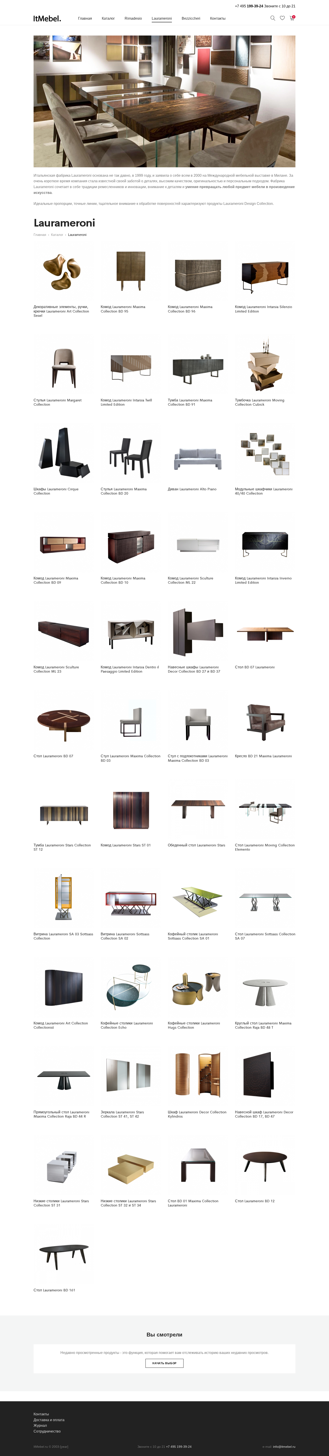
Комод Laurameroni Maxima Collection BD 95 (123, 308)
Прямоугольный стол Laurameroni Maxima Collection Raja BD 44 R (61, 1114)
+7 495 (249, 6)
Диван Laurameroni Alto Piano (192, 489)
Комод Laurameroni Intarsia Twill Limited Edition (126, 402)
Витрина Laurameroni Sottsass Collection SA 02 (125, 936)
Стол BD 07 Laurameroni (255, 667)
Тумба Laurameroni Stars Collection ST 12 (62, 847)
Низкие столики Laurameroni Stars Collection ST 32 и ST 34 (128, 1203)
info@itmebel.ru (284, 1446)
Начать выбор (164, 1363)
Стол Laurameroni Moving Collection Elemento (265, 847)
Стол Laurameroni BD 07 (53, 756)
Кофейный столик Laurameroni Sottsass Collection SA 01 (193, 936)
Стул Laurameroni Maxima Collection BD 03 (130, 758)
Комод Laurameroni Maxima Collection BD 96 (190, 308)
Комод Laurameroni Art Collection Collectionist (61, 1025)
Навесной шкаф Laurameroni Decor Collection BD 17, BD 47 (264, 1114)
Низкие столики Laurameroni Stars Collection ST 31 (61, 1203)
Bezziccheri (191, 18)
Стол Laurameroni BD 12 (255, 1201)
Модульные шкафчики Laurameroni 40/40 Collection (264, 491)
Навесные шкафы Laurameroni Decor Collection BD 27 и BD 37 (194, 669)
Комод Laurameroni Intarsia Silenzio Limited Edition (263, 308)
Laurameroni (162, 18)
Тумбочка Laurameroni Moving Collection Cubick (259, 402)
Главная (85, 18)
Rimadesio (133, 18)
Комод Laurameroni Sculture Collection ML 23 (56, 669)
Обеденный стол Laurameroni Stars (196, 845)
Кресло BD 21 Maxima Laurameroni (263, 756)
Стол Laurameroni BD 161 (54, 1290)
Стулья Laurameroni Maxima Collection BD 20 (124, 491)
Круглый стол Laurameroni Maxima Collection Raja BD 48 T (263, 1025)
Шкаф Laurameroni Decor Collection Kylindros (197, 1114)
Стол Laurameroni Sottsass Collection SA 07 (265, 936)
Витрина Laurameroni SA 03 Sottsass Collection (63, 936)
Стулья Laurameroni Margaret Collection (57, 402)
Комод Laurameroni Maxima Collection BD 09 (56, 580)
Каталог (108, 18)
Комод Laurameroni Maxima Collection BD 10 (123, 580)
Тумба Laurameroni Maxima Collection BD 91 (190, 402)
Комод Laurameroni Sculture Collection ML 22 (190, 580)
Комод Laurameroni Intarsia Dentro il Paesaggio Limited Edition (130, 669)
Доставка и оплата (49, 1420)
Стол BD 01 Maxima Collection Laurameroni (193, 1203)
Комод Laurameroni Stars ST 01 (126, 845)
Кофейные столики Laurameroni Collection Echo (127, 1025)
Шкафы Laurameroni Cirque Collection (56, 491)
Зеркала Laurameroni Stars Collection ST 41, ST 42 (122, 1114)
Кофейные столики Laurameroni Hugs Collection (194, 1025)
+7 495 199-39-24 (179, 1446)
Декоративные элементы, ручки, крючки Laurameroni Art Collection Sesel (61, 310)
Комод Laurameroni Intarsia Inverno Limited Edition (263, 580)
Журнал (40, 1425)
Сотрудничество (47, 1431)
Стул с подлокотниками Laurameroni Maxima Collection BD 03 (198, 758)
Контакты (218, 18)
